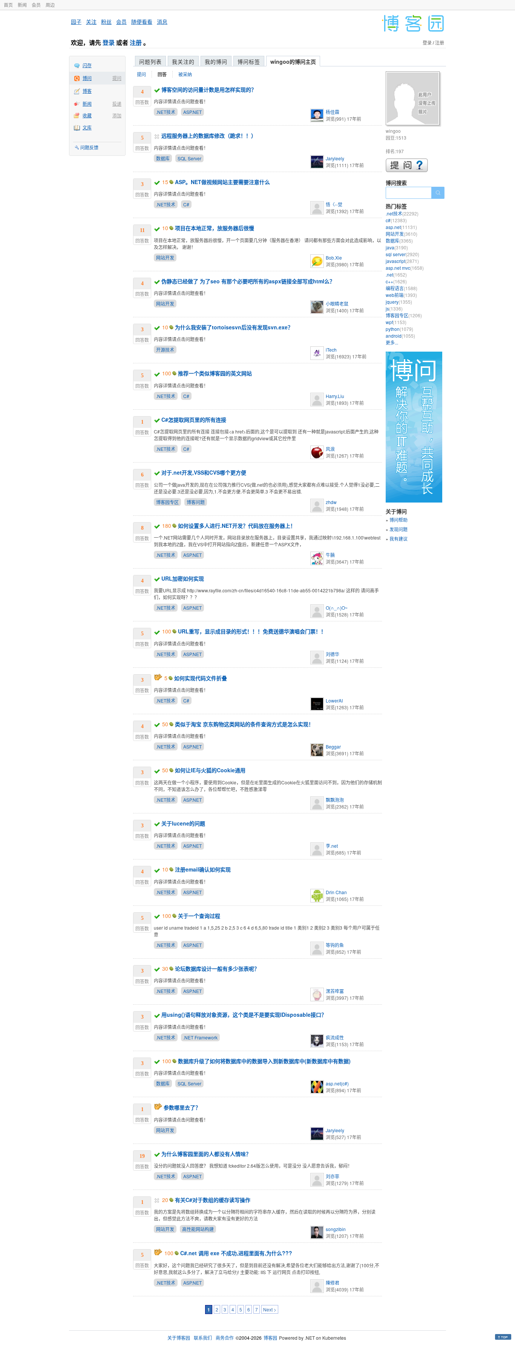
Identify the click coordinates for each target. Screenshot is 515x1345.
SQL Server (189, 158)
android (400, 335)
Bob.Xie (334, 257)
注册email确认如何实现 (203, 869)
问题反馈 (89, 147)
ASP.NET (192, 112)
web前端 (401, 295)
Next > (269, 1309)
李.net (332, 845)
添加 (116, 115)
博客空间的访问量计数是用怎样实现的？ (208, 89)
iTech (331, 349)
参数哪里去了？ (182, 1107)
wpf (396, 322)
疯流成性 (335, 1037)
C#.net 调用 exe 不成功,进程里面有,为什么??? (236, 1253)
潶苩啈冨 (335, 991)
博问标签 (249, 61)
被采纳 (185, 74)
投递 (116, 103)
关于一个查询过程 (199, 915)
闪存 (87, 65)
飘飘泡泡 (335, 799)
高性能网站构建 (198, 1229)
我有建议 (398, 538)
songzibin (336, 1229)
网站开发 (165, 257)
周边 (50, 5)
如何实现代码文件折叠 (200, 678)
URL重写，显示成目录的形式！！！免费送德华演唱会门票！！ (252, 631)
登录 (109, 42)
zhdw (331, 502)
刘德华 (332, 654)
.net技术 (402, 213)
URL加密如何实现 (182, 578)
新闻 (22, 5)
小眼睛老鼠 (337, 303)
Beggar (333, 746)
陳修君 (332, 1282)
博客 (87, 91)
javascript (402, 261)
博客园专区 (167, 502)
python (399, 329)
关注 (91, 21)
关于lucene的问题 (183, 823)
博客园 (270, 1337)
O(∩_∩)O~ (337, 607)
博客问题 (196, 502)
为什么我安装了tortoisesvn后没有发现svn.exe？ (234, 327)
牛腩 (330, 555)
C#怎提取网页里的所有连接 (193, 419)
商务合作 (225, 1337)
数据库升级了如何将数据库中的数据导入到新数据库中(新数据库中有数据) (264, 1061)
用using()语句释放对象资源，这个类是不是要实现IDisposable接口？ (243, 1014)
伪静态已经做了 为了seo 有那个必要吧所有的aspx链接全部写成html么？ (248, 281)
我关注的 (183, 61)
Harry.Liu (335, 396)
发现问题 (398, 529)
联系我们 (203, 1337)
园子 (76, 21)
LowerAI (334, 700)
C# (186, 204)
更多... (392, 342)
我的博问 (216, 61)
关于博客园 (178, 1337)
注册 (136, 42)
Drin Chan (336, 892)
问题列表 (150, 61)
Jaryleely (335, 158)
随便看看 (141, 21)
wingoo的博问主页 (293, 61)
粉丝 (106, 21)
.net (396, 274)
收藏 (87, 115)
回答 (162, 74)
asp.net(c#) (337, 1083)
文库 (87, 127)
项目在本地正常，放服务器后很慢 (214, 228)
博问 (87, 78)
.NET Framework (200, 1037)
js (394, 308)
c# (396, 220)
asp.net (401, 227)
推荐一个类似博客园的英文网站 (215, 373)
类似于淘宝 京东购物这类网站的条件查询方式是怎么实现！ (244, 724)
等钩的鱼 (335, 945)
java (397, 247)
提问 (116, 78)
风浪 (330, 449)
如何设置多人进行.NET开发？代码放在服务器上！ (237, 525)
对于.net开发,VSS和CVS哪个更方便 (203, 472)
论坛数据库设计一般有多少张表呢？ (217, 968)
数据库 (163, 158)
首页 (8, 5)
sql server (402, 254)
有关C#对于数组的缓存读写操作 (212, 1200)
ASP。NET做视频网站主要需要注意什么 (222, 182)
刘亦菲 (332, 1176)
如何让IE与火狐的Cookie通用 (210, 770)
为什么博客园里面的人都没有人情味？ (206, 1153)
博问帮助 (398, 519)
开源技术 (165, 349)
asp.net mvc (405, 267)
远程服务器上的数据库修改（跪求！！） (208, 135)
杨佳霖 (332, 112)
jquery (399, 301)
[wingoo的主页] (414, 99)
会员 (36, 5)
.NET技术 (165, 112)
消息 (162, 21)
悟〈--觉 (334, 204)
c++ (396, 281)
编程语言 (401, 288)
